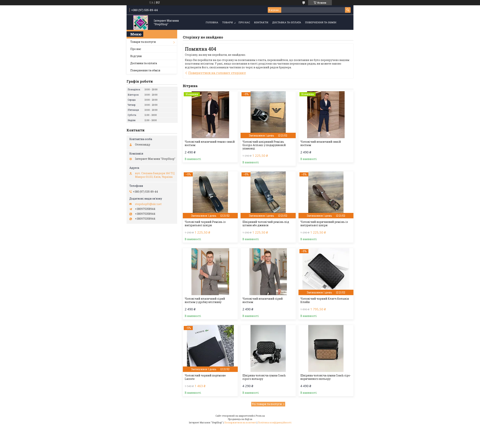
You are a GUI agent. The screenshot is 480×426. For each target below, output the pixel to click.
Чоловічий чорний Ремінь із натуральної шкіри (205, 223)
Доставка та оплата (286, 22)
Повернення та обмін (320, 22)
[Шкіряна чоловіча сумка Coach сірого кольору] (268, 348)
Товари (227, 22)
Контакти (261, 22)
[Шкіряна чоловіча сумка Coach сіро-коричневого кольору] (325, 348)
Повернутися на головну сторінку (217, 73)
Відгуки (136, 56)
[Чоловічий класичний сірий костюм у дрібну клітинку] (210, 271)
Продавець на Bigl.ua (240, 419)
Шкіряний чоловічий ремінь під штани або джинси (265, 223)
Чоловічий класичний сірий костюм (262, 300)
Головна (212, 22)
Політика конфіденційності (274, 422)
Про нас (244, 22)
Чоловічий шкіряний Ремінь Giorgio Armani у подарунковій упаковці (264, 145)
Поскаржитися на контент (240, 422)
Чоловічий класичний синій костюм (320, 143)
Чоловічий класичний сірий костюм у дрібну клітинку (205, 300)
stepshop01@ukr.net (148, 204)
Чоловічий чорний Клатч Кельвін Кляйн (324, 300)
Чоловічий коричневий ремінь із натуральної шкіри (324, 223)
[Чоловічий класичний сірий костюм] (268, 271)
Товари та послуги (143, 42)
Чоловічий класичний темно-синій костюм (210, 143)
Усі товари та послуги (267, 404)
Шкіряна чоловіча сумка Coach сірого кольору (264, 377)
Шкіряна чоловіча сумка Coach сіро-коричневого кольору (325, 377)
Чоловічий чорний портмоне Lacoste (205, 377)
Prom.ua (260, 415)
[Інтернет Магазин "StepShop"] (140, 22)
